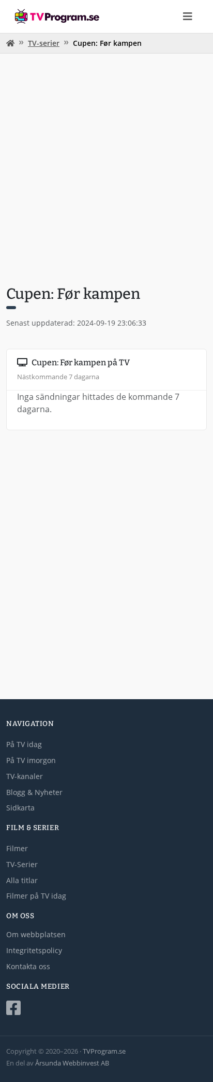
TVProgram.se (104, 1051)
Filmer (17, 848)
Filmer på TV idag (36, 896)
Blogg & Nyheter (34, 792)
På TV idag (24, 744)
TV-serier (43, 43)
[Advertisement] (106, 168)
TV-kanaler (24, 776)
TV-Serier (22, 864)
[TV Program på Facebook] (106, 1008)
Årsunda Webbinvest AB (72, 1063)
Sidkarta (20, 808)
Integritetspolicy (34, 950)
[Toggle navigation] (188, 16)
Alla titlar (22, 880)
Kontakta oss (28, 966)
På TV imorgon (31, 760)
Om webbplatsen (36, 934)
